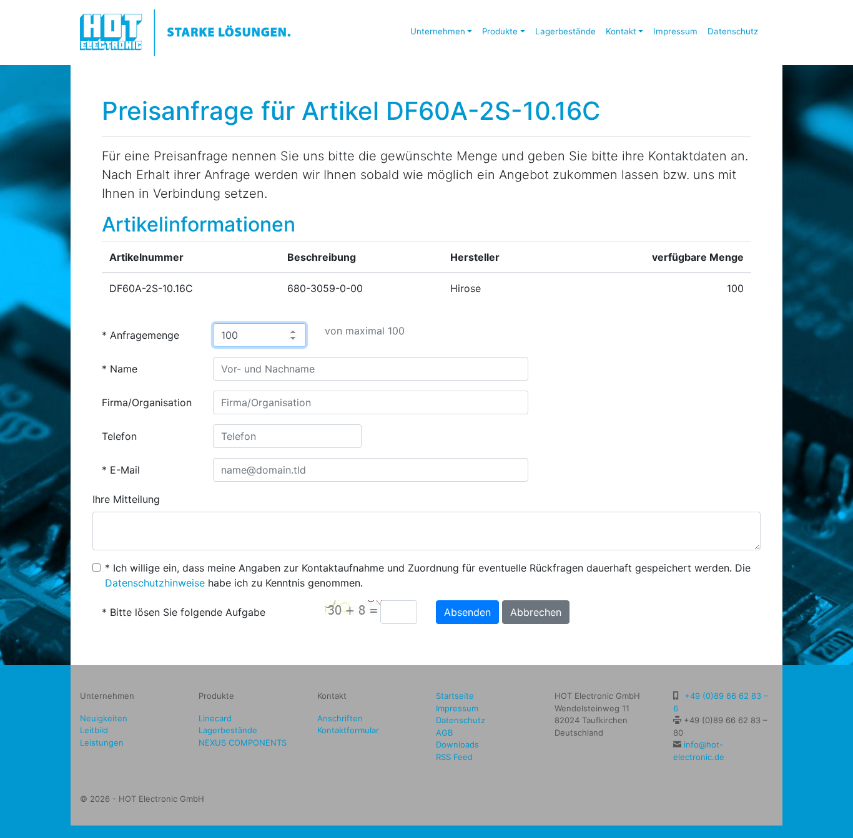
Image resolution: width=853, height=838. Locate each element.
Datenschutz (733, 31)
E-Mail (125, 470)
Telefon (119, 436)
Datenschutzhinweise (155, 583)
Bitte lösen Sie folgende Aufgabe (187, 612)
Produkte (500, 31)
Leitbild (94, 730)
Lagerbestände (565, 31)
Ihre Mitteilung (126, 499)
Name (123, 369)
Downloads (457, 744)
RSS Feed (454, 757)
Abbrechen (535, 612)
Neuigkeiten (103, 718)
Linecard (215, 718)
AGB (444, 733)
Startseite (455, 696)
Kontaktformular (348, 730)
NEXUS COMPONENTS (243, 743)
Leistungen (102, 743)
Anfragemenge (144, 335)
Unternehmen (437, 31)
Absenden (467, 612)
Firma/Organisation (147, 402)
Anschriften (340, 718)
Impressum (675, 31)
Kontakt (621, 31)
